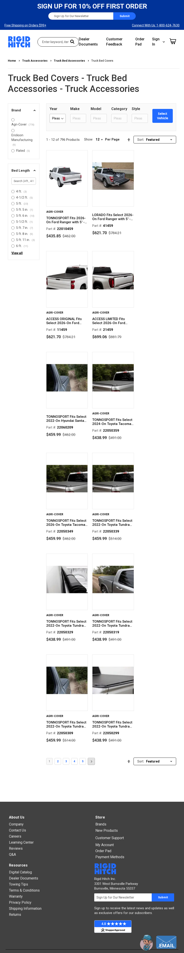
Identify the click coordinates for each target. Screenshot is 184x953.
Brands (100, 824)
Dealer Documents (23, 878)
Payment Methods (109, 857)
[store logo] (19, 42)
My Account (104, 845)
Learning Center (21, 842)
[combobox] (58, 42)
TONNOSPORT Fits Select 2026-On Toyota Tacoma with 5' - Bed (66, 523)
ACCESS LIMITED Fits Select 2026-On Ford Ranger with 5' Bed (108, 321)
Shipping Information (25, 908)
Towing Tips (18, 884)
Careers (15, 836)
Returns (15, 914)
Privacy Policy (20, 902)
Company (16, 824)
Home (12, 60)
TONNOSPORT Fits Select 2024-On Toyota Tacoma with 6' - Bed (112, 422)
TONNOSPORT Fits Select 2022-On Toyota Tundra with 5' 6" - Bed (112, 623)
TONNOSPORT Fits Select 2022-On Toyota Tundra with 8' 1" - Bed (112, 523)
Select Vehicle (162, 115)
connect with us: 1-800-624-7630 (156, 25)
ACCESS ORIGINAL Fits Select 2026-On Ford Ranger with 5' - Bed (64, 321)
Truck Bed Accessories (70, 60)
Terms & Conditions (24, 890)
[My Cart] (172, 41)
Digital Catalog (20, 872)
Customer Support (109, 838)
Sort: (140, 139)
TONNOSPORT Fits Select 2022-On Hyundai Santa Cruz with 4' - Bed (66, 419)
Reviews (16, 848)
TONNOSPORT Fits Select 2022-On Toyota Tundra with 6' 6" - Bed (66, 623)
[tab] (23, 110)
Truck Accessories (35, 60)
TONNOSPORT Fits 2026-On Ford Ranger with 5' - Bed (66, 220)
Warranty (16, 896)
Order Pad (103, 851)
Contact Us (17, 830)
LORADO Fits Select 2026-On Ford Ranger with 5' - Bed (113, 217)
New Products (106, 830)
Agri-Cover (54, 211)
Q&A (12, 854)
